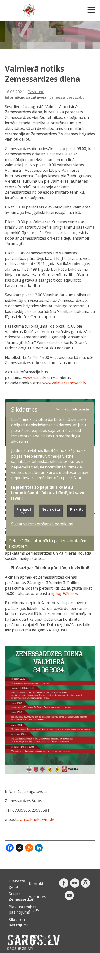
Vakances (37, 896)
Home (29, 10)
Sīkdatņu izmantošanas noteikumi (42, 524)
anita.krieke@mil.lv (37, 819)
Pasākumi (36, 91)
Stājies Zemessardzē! (21, 896)
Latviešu (83, 409)
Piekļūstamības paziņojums (22, 909)
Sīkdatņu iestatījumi (18, 922)
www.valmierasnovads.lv (64, 383)
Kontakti (36, 883)
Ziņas (34, 909)
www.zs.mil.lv (34, 377)
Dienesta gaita (17, 883)
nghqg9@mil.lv (64, 593)
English (72, 409)
